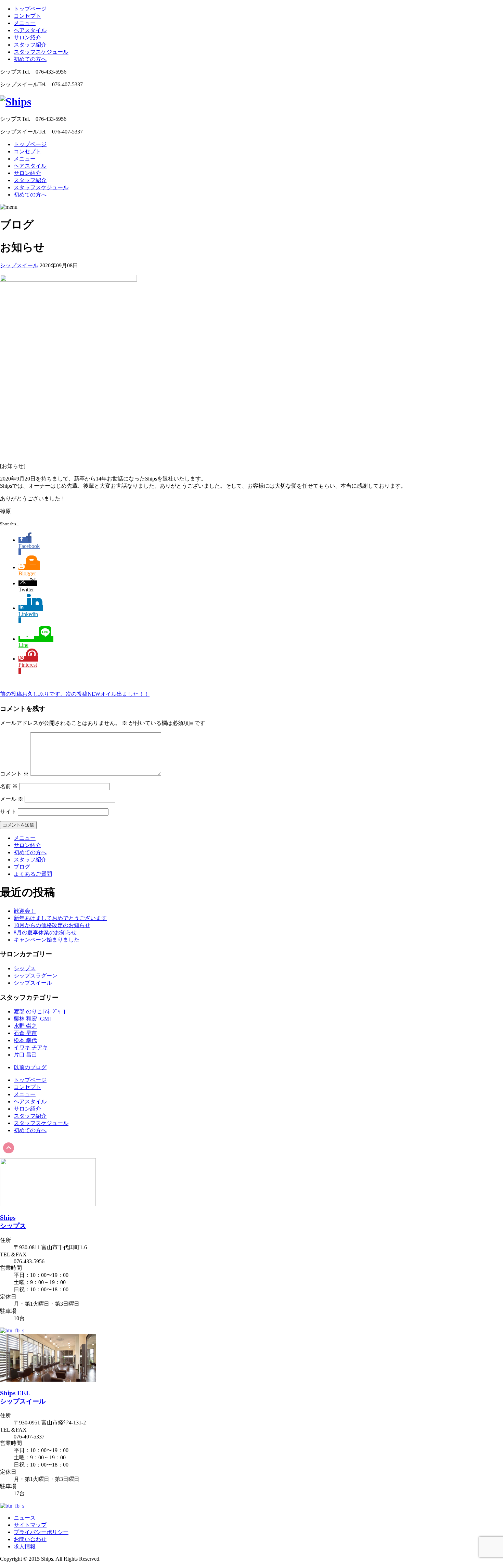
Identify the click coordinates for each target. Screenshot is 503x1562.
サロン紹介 (27, 37)
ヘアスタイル (30, 30)
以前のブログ (30, 1067)
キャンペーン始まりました (46, 940)
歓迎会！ (25, 911)
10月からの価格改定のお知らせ (52, 925)
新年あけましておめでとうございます (60, 918)
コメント (14, 774)
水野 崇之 (25, 1026)
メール (11, 799)
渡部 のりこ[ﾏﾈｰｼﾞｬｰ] (39, 1011)
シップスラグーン (35, 975)
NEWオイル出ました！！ (108, 694)
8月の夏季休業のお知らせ (45, 932)
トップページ (30, 9)
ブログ (22, 867)
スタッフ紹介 (30, 45)
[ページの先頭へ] (8, 1155)
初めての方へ (30, 59)
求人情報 (25, 1546)
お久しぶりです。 (33, 694)
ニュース (25, 1518)
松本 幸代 (25, 1040)
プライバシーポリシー (41, 1532)
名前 (9, 786)
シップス (25, 968)
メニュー (25, 23)
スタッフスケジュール (41, 52)
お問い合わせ (30, 1539)
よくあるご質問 (33, 874)
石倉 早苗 (25, 1033)
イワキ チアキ (31, 1047)
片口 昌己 (25, 1055)
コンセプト (27, 16)
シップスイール (19, 265)
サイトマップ (30, 1525)
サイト (8, 812)
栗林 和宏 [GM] (32, 1019)
